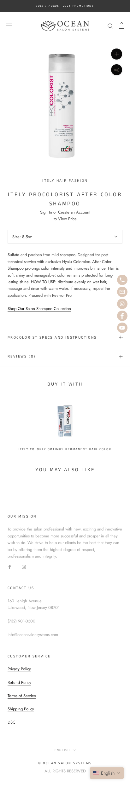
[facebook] (122, 316)
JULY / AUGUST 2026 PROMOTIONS (65, 6)
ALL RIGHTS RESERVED (65, 771)
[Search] (110, 25)
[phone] (122, 280)
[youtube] (122, 328)
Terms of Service (22, 696)
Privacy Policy (19, 669)
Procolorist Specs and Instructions (52, 337)
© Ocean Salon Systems (65, 763)
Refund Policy (19, 682)
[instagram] (122, 304)
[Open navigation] (9, 25)
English (62, 750)
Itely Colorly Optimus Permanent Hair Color (65, 449)
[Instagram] (24, 566)
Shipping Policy (21, 709)
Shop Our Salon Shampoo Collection (39, 309)
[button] (107, 773)
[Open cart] (121, 25)
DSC (11, 722)
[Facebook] (10, 566)
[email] (122, 292)
